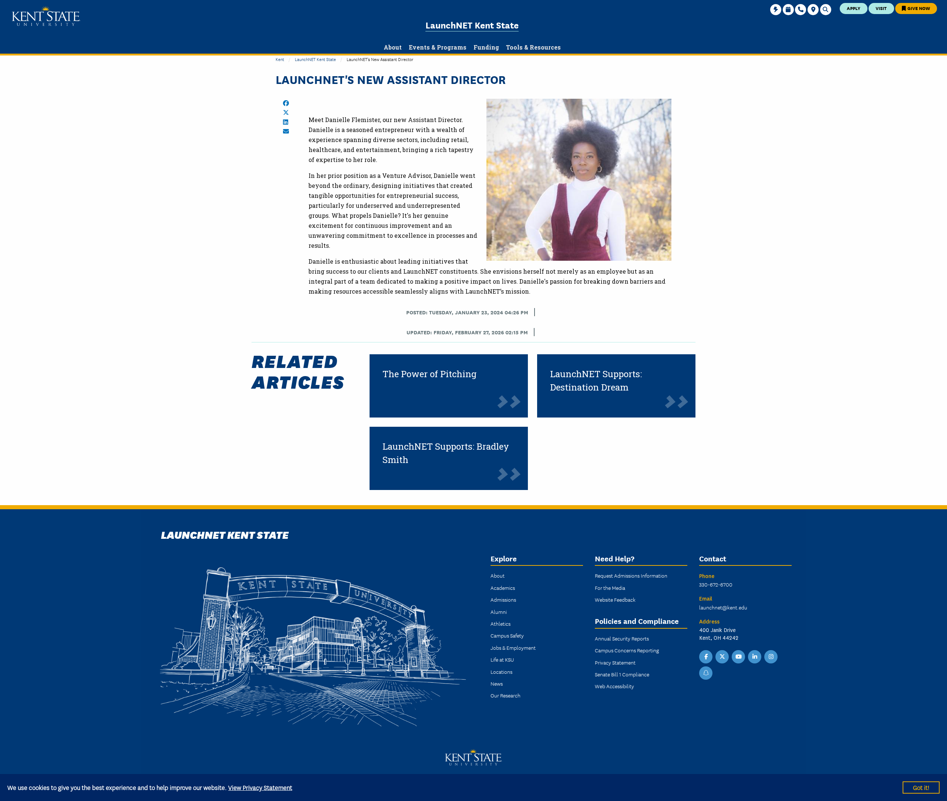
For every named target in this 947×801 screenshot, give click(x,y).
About (498, 575)
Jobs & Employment (513, 647)
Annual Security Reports (622, 638)
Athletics (500, 623)
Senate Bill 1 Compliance (622, 674)
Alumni (499, 612)
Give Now (918, 8)
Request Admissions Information (631, 575)
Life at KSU (502, 659)
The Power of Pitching (429, 374)
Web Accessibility (614, 686)
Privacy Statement (615, 662)
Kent (280, 58)
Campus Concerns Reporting (627, 650)
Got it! (921, 787)
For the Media (610, 588)
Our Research (505, 695)
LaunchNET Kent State (472, 24)
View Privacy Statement (260, 787)
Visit (881, 8)
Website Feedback (615, 599)
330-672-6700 (715, 584)
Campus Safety (507, 635)
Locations (501, 672)
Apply (853, 8)
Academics (503, 588)
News (497, 683)
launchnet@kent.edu (723, 607)
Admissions (503, 599)
